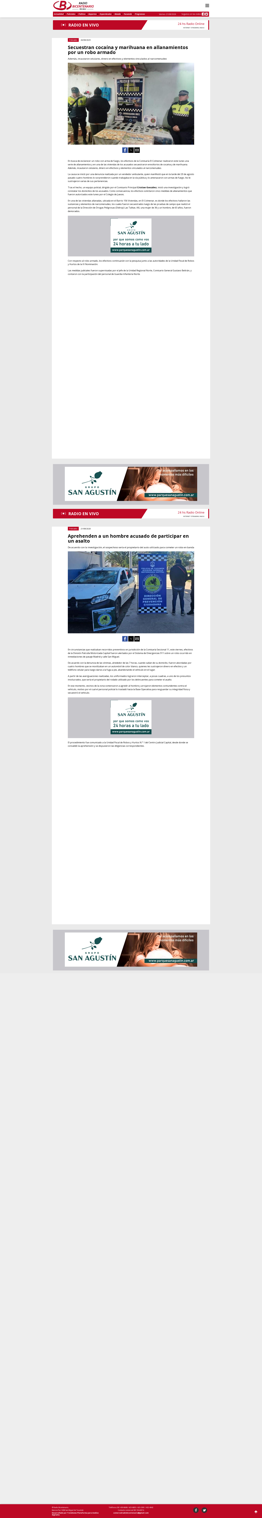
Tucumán (128, 14)
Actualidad (59, 14)
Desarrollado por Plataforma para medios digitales (75, 1514)
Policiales (71, 14)
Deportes (92, 14)
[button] (207, 5)
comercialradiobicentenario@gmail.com (131, 1513)
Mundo (118, 14)
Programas (140, 14)
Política (81, 14)
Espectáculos (105, 14)
